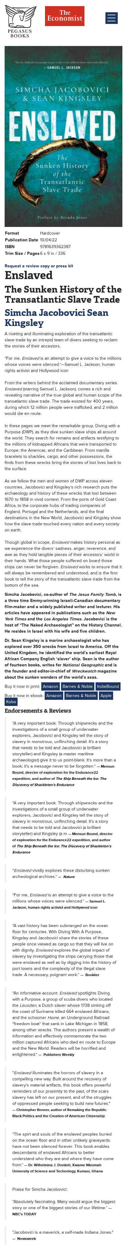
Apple (106, 695)
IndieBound (108, 686)
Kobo (11, 701)
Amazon (50, 686)
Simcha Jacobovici (45, 313)
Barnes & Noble (78, 686)
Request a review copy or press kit (39, 266)
